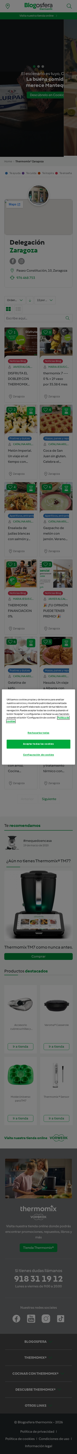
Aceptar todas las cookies (38, 744)
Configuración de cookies (38, 754)
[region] (38, 727)
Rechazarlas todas (38, 732)
